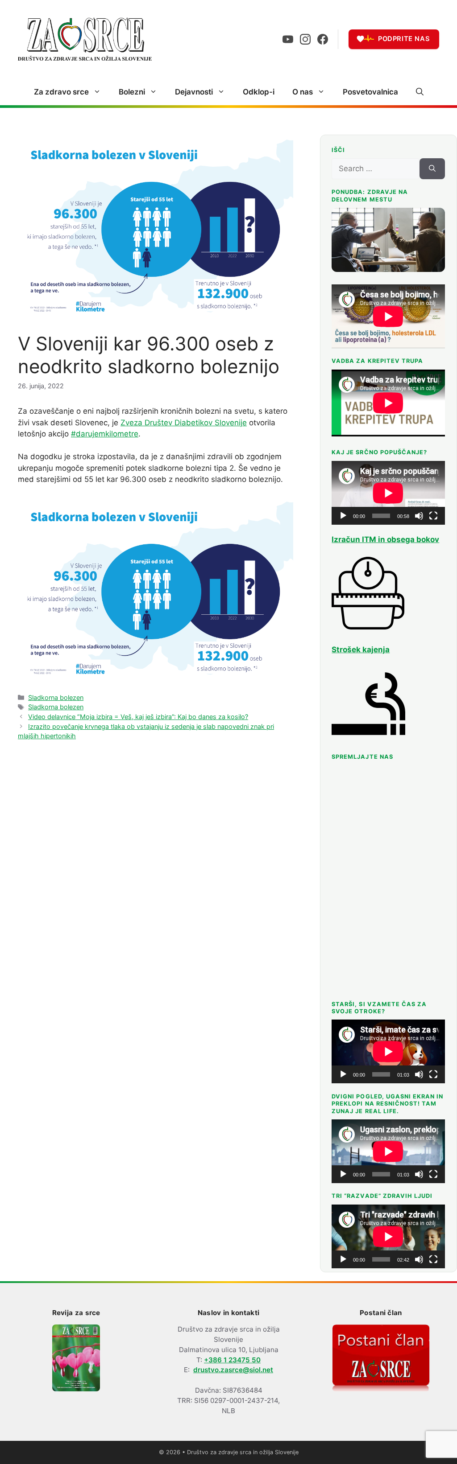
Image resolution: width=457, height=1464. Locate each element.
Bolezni (132, 91)
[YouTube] (288, 39)
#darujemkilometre (104, 433)
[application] (388, 493)
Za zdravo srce (61, 91)
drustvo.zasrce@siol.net (233, 1369)
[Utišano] (419, 515)
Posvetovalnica (370, 91)
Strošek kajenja (361, 649)
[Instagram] (305, 39)
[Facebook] (322, 39)
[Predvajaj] (343, 515)
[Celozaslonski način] (433, 515)
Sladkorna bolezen (55, 697)
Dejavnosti (194, 91)
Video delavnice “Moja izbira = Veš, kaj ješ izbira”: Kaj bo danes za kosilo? (138, 716)
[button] (419, 91)
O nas (302, 91)
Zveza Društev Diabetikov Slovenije (183, 422)
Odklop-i (258, 91)
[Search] (432, 169)
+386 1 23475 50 (232, 1360)
